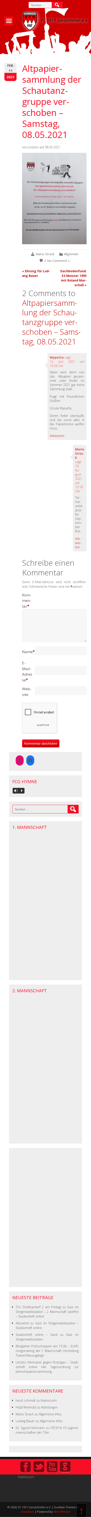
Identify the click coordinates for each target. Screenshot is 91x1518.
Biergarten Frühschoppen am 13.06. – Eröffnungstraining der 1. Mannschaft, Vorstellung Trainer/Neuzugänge (47, 1350)
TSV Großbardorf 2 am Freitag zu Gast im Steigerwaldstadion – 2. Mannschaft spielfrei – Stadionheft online (47, 1311)
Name (28, 651)
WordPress (62, 1512)
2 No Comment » (57, 260)
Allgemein (71, 254)
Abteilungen (49, 1407)
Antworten (57, 436)
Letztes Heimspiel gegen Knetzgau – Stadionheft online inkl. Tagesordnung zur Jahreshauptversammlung (47, 1367)
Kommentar (26, 600)
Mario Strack (45, 254)
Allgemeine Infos (50, 1414)
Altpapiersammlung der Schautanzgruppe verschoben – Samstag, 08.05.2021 (51, 322)
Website (26, 691)
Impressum (49, 1400)
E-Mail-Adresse (27, 671)
